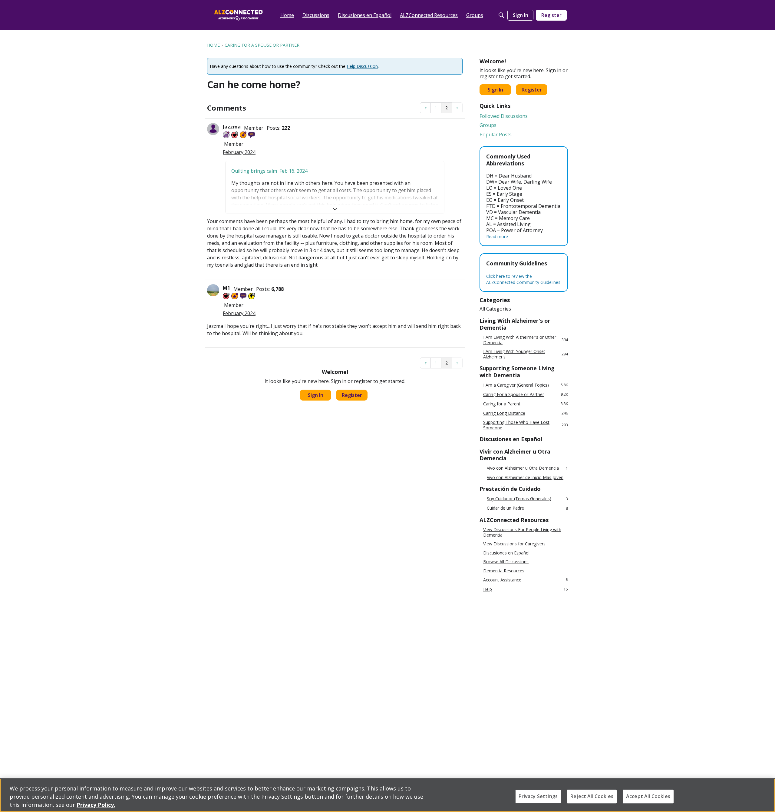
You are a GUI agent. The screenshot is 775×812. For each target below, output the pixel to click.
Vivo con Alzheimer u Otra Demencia (527, 468)
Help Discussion (362, 66)
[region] (387, 795)
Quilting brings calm (254, 171)
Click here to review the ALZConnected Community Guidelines (523, 279)
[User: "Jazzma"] (213, 129)
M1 (226, 288)
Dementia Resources (503, 571)
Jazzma (232, 126)
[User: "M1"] (213, 290)
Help (525, 589)
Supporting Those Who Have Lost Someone (525, 425)
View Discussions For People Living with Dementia (522, 532)
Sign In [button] (315, 395)
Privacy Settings (538, 796)
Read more (497, 236)
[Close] (765, 794)
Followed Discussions (504, 116)
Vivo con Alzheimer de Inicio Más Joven (525, 477)
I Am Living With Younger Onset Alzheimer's (525, 354)
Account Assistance (525, 580)
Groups (488, 125)
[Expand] (335, 209)
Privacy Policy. (96, 804)
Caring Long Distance (525, 413)
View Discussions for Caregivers (514, 544)
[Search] (501, 15)
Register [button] (352, 395)
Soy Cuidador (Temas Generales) (527, 499)
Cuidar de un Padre (527, 508)
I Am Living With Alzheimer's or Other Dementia (525, 339)
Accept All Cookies (648, 796)
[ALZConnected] (238, 15)
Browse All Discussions (506, 561)
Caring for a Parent (525, 404)
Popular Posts (496, 134)
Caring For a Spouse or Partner (525, 394)
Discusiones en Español (506, 553)
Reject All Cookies (591, 796)
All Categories (495, 309)
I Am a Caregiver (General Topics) (525, 385)
